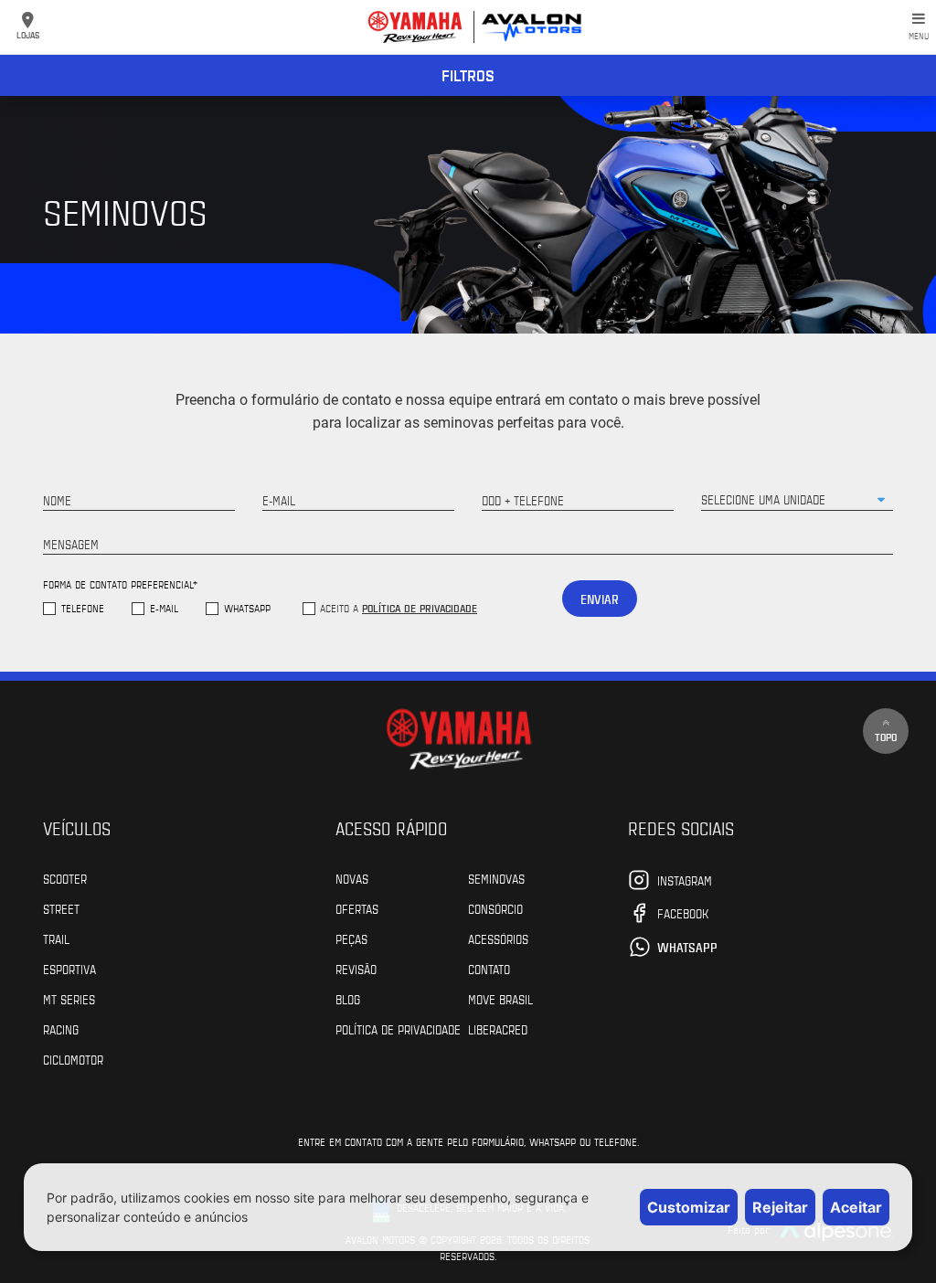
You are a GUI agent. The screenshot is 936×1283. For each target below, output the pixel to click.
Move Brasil (500, 999)
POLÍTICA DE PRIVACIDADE (398, 1029)
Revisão (356, 968)
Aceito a (398, 607)
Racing (61, 1029)
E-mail (164, 608)
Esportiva (69, 968)
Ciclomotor (73, 1059)
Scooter (65, 878)
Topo (886, 736)
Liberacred (497, 1029)
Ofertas (356, 908)
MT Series (69, 999)
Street (61, 908)
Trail (56, 938)
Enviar (599, 599)
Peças (351, 938)
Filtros (468, 75)
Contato (489, 968)
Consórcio (495, 908)
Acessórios (498, 938)
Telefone (82, 608)
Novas (351, 878)
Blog (347, 999)
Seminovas (496, 878)
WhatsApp (247, 608)
